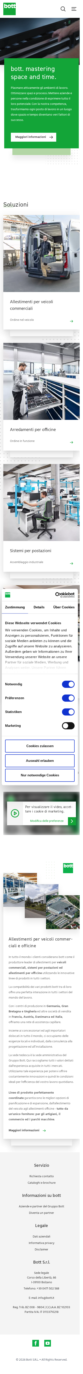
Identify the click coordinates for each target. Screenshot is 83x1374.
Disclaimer (41, 1249)
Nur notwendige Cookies (40, 775)
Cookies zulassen (40, 746)
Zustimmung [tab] (15, 607)
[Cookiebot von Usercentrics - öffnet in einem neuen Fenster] (56, 595)
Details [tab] (39, 607)
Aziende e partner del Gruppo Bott (41, 1206)
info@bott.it (46, 1298)
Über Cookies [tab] (64, 607)
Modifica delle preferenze (47, 821)
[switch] (68, 698)
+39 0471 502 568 (48, 1288)
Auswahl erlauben (40, 761)
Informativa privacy (41, 1243)
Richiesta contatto (41, 1176)
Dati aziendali (41, 1236)
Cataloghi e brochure (42, 1182)
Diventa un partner (41, 1213)
